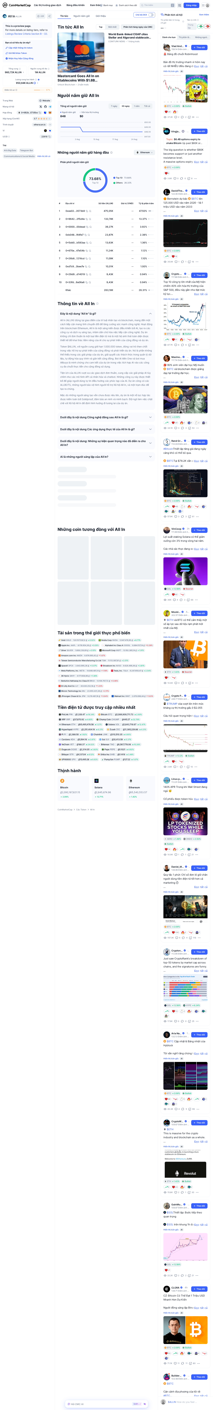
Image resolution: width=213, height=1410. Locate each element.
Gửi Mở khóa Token (17, 53)
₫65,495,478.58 (82, 658)
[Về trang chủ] (17, 5)
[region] (66, 5)
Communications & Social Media (19, 156)
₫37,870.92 (77, 653)
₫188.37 (78, 678)
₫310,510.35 (112, 668)
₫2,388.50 (74, 668)
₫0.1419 (117, 688)
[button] (95, 5)
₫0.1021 (119, 683)
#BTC (166, 1395)
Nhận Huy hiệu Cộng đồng (20, 58)
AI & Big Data (10, 150)
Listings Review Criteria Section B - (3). (26, 33)
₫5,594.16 (78, 673)
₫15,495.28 (80, 693)
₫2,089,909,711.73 (121, 648)
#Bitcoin (168, 448)
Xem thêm (204, 14)
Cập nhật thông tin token (20, 47)
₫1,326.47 (78, 648)
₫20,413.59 (116, 673)
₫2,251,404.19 (82, 663)
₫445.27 (119, 653)
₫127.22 (121, 693)
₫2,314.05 (80, 683)
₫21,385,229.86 (128, 663)
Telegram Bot (26, 150)
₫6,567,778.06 (120, 678)
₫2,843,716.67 (126, 658)
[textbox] (182, 1402)
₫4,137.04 (78, 688)
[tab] (100, 27)
